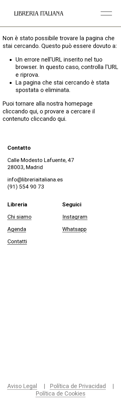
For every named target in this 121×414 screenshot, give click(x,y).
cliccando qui (20, 111)
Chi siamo (19, 216)
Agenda (16, 229)
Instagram (74, 216)
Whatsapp (74, 229)
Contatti (17, 241)
